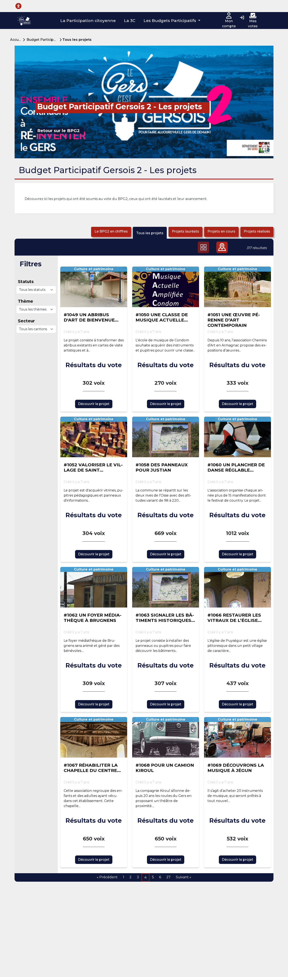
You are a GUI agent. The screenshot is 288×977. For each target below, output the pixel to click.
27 (168, 877)
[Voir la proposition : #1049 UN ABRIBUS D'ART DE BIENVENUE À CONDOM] (93, 287)
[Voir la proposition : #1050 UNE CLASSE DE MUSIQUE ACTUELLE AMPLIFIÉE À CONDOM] (165, 287)
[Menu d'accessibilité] (18, 6)
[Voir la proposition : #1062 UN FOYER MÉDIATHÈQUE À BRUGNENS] (93, 587)
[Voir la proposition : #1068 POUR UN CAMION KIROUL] (165, 737)
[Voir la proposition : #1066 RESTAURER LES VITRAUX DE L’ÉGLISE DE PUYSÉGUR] (237, 587)
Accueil (16, 40)
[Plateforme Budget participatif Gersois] (24, 20)
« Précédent (107, 877)
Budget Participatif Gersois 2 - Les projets (43, 40)
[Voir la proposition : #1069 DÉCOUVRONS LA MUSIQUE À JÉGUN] (237, 737)
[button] (172, 20)
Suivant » (183, 877)
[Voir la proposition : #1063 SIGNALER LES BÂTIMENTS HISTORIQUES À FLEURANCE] (165, 587)
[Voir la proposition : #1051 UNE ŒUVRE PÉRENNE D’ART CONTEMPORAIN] (237, 287)
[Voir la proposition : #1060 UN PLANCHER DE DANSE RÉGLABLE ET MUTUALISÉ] (237, 437)
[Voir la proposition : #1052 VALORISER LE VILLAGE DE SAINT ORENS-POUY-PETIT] (93, 437)
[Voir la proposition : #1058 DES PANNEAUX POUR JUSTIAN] (165, 437)
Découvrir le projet (93, 404)
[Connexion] (242, 18)
